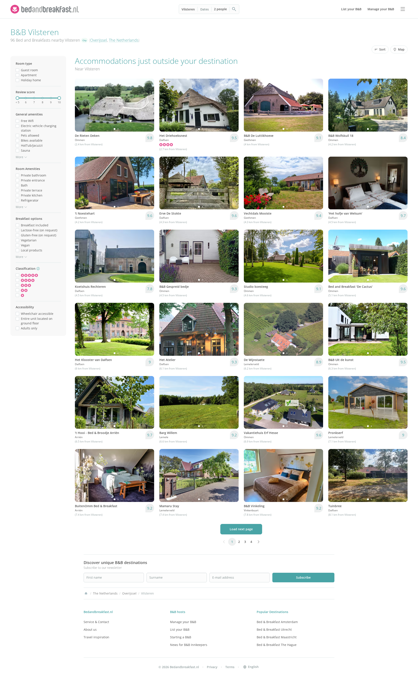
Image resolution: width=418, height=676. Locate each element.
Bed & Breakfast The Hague (277, 645)
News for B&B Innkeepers (188, 645)
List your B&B (179, 629)
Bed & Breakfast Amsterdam (277, 622)
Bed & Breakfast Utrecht (274, 629)
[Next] (148, 105)
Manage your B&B (183, 622)
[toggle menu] (403, 9)
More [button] (19, 157)
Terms (229, 667)
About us (90, 629)
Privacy (212, 667)
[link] (45, 9)
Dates (204, 9)
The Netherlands (123, 40)
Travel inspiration (96, 637)
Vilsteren (188, 9)
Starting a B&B (180, 637)
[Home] (86, 593)
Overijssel (98, 40)
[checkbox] (17, 70)
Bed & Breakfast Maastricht (277, 637)
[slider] (17, 98)
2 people (220, 9)
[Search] (234, 9)
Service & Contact (96, 622)
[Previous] (81, 105)
